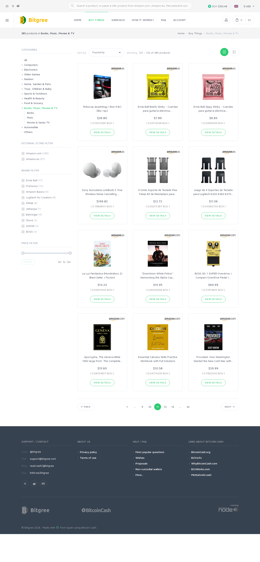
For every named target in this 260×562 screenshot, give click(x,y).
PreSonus (34, 186)
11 (157, 406)
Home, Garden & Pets (37, 84)
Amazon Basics (37, 191)
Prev (86, 406)
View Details (102, 132)
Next (228, 406)
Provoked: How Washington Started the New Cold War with (213, 358)
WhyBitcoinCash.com (204, 463)
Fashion (28, 79)
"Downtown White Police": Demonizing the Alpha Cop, (157, 275)
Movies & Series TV (38, 122)
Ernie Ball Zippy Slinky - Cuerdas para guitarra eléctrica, (213, 108)
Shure (31, 220)
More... (139, 474)
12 (165, 406)
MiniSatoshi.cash (201, 474)
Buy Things (195, 33)
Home (181, 33)
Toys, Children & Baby (38, 88)
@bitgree (35, 451)
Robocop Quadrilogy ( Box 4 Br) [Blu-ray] (102, 108)
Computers (31, 64)
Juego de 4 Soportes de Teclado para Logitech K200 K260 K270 (213, 192)
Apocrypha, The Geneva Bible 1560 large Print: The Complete (102, 358)
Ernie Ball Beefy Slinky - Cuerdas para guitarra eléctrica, (158, 108)
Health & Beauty (34, 98)
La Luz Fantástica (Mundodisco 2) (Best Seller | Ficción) (102, 275)
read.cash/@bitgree (42, 465)
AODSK (32, 225)
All (25, 60)
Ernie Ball (34, 180)
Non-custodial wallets (149, 469)
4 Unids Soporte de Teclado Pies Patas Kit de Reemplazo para (157, 192)
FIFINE (31, 203)
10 (149, 406)
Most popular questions (150, 452)
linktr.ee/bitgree (39, 472)
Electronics (30, 69)
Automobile (31, 127)
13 (172, 406)
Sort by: (82, 52)
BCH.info (196, 457)
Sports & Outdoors (35, 93)
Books (30, 112)
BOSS (31, 231)
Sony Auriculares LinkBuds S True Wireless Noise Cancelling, (102, 192)
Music (30, 117)
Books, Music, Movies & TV (40, 108)
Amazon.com (37, 153)
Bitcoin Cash (88, 527)
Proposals (142, 463)
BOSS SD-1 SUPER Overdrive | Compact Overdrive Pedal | (213, 275)
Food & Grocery (33, 103)
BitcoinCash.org (200, 452)
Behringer (34, 214)
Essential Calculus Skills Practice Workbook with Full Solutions (157, 358)
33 (188, 406)
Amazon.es (35, 159)
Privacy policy (88, 452)
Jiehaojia (33, 208)
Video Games (32, 74)
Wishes (140, 457)
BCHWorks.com (200, 469)
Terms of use (88, 457)
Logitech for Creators (41, 197)
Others (28, 132)
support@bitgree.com (43, 458)
